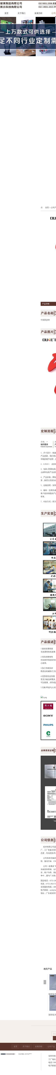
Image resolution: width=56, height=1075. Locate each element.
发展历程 (38, 13)
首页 (6, 13)
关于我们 (21, 13)
